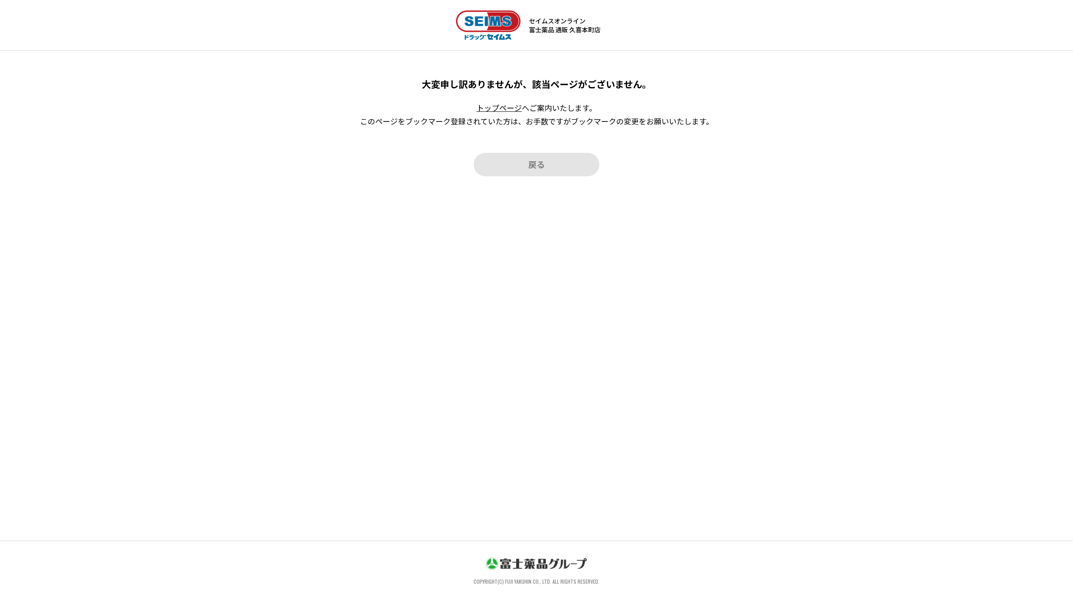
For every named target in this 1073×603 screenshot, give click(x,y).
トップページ (499, 107)
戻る (536, 164)
